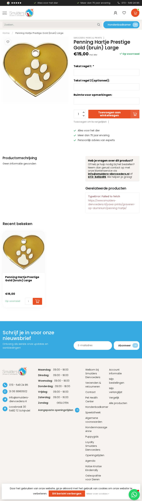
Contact (90, 392)
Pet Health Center (91, 399)
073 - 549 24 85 (130, 2)
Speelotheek (93, 412)
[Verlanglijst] (124, 12)
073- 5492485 (97, 177)
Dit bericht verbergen (66, 493)
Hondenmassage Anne (94, 429)
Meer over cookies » (98, 493)
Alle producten (118, 403)
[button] (134, 494)
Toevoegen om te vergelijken (90, 121)
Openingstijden (94, 455)
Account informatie (115, 371)
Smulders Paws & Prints (88, 38)
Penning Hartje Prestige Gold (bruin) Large (39, 33)
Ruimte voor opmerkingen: (93, 95)
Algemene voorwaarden (93, 420)
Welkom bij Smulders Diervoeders (92, 373)
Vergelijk (114, 397)
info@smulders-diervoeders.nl (108, 174)
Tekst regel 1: (84, 66)
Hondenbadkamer (119, 24)
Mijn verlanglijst (115, 390)
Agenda (90, 461)
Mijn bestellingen (116, 381)
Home (6, 33)
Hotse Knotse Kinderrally (93, 468)
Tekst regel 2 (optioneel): (92, 80)
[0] (135, 12)
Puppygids (92, 436)
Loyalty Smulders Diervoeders (92, 445)
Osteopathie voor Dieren (93, 477)
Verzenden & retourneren (93, 384)
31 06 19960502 (18, 391)
